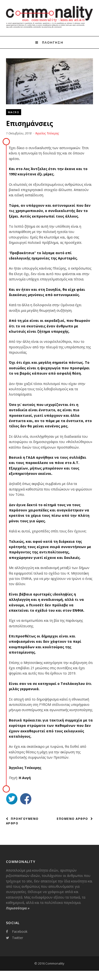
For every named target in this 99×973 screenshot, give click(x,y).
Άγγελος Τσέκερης (47, 133)
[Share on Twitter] (12, 799)
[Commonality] (49, 27)
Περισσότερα (18, 908)
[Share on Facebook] (25, 799)
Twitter (17, 937)
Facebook (19, 931)
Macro (13, 112)
